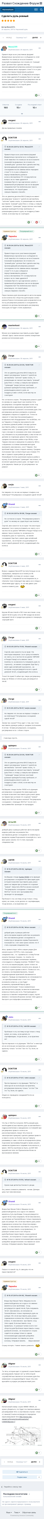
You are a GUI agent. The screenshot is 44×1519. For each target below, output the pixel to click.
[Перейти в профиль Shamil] (4, 505)
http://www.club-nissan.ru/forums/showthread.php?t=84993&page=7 (17, 1419)
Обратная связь (29, 1512)
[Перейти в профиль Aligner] (4, 1365)
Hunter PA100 (24, 877)
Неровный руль (22, 29)
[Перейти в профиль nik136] (4, 861)
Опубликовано (20, 50)
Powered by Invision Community (22, 1515)
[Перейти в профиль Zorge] (4, 357)
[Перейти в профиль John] (4, 1018)
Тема (16, 1512)
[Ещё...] (39, 48)
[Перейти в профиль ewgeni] (4, 121)
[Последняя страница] (41, 37)
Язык (8, 1512)
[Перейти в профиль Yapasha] (4, 237)
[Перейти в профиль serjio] (4, 486)
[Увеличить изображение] (22, 586)
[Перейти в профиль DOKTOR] (4, 139)
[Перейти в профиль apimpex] (4, 747)
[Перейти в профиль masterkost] (4, 326)
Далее (35, 37)
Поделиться (23, 1472)
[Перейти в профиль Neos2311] (4, 48)
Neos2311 (11, 27)
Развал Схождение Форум (20, 3)
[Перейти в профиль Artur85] (4, 823)
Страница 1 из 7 (22, 37)
